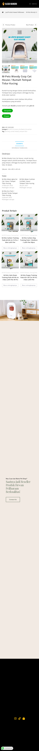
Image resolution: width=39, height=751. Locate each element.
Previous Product (10, 25)
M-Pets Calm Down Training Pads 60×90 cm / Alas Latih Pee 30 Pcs (10, 277)
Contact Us (13, 499)
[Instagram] (15, 718)
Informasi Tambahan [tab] (19, 148)
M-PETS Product (13, 129)
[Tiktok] (19, 718)
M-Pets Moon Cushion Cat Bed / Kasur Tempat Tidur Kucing (27, 181)
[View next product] (35, 24)
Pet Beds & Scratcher (25, 129)
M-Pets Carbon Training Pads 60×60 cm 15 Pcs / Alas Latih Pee (10, 240)
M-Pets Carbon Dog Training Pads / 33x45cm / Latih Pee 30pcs (28, 240)
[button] (34, 30)
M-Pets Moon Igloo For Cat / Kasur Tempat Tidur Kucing (9, 181)
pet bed (7, 131)
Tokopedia (7, 111)
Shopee (6, 116)
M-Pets (4, 158)
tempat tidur (23, 131)
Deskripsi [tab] (19, 144)
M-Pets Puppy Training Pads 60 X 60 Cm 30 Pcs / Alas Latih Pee (28, 277)
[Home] (3, 12)
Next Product (30, 25)
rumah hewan (14, 131)
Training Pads (15, 235)
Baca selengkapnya (10, 248)
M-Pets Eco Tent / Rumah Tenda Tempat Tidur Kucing (9, 193)
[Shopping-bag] (23, 718)
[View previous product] (3, 24)
